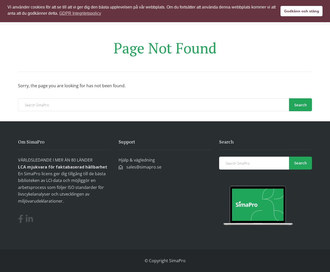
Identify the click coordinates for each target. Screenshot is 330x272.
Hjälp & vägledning (137, 160)
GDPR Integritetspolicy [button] (80, 13)
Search (300, 104)
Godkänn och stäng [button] (301, 11)
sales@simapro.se (143, 167)
